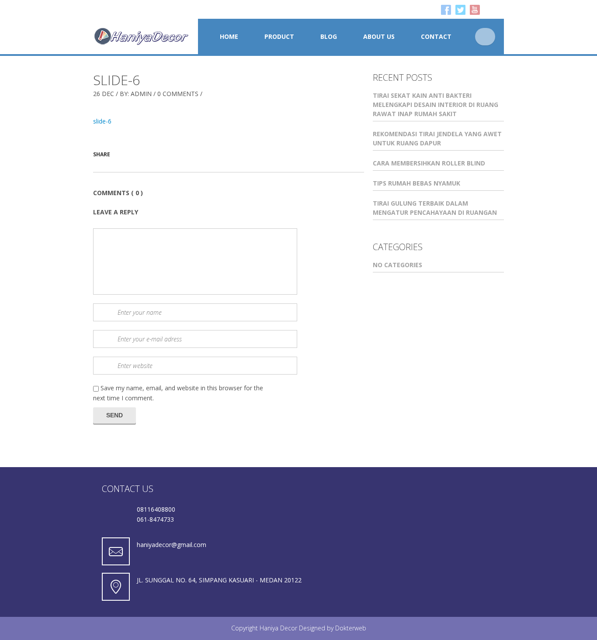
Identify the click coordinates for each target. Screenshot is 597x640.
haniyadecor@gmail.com (171, 544)
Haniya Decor (278, 628)
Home (229, 36)
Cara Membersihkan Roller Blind (429, 163)
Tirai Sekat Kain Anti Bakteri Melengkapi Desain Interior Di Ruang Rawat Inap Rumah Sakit (435, 104)
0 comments (177, 93)
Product (279, 36)
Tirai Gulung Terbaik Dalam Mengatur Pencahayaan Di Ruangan (435, 208)
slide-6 (116, 80)
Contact (436, 36)
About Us (379, 36)
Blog (328, 36)
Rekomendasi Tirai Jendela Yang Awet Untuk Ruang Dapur (437, 138)
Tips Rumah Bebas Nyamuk (416, 183)
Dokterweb (350, 628)
